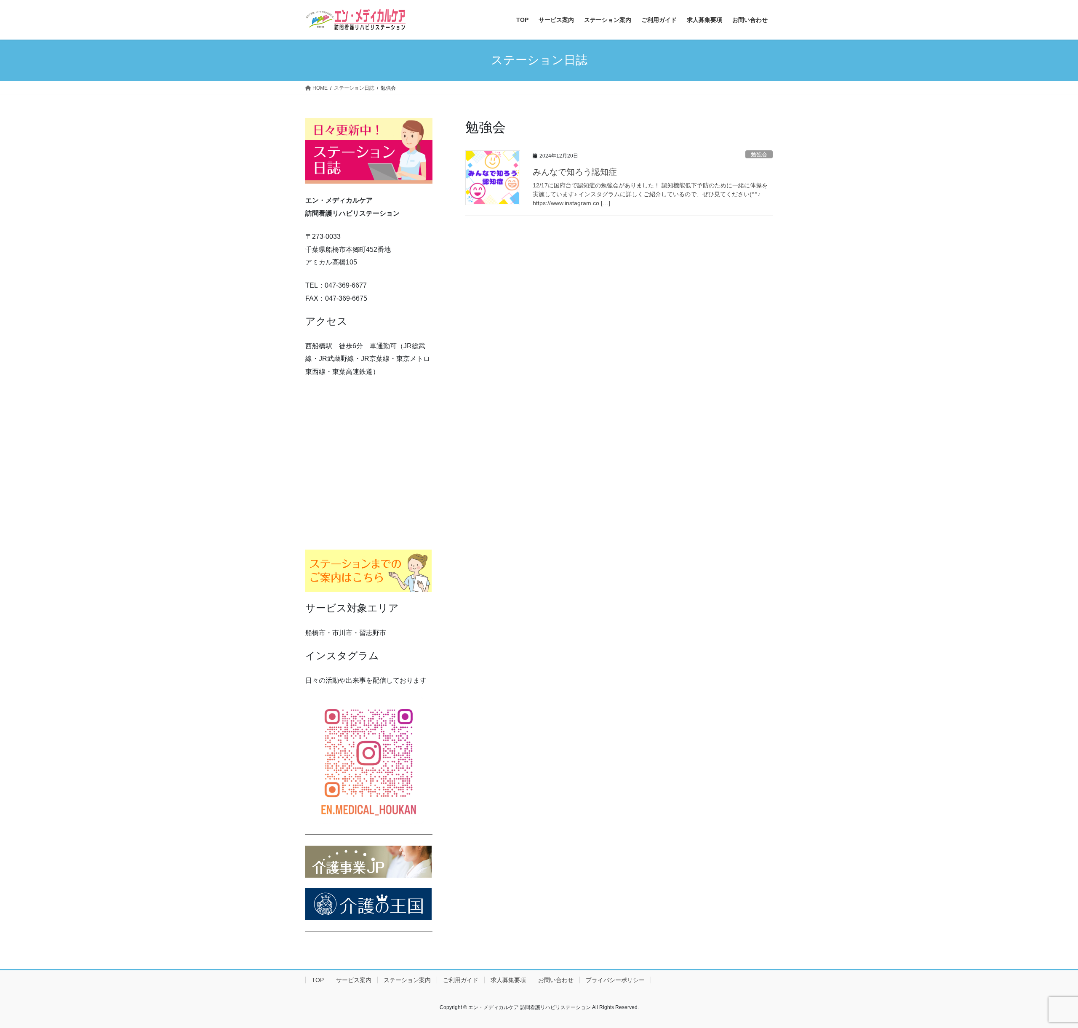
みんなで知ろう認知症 (575, 171)
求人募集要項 (508, 980)
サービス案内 (353, 980)
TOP (318, 980)
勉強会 (759, 154)
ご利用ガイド (460, 980)
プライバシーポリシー (615, 980)
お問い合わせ (556, 980)
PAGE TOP (1047, 990)
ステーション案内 (407, 980)
